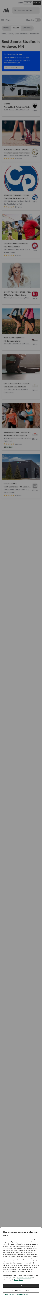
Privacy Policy (18, 1280)
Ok (21, 1286)
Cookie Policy (22, 1294)
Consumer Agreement (24, 1278)
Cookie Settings (21, 1290)
